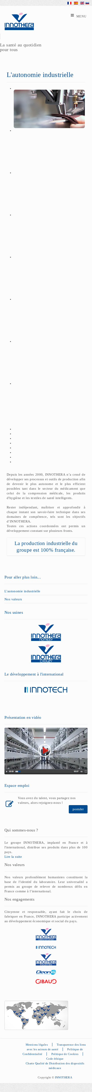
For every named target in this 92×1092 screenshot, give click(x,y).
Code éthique (55, 1058)
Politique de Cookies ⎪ (69, 1054)
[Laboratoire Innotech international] (46, 689)
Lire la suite (13, 856)
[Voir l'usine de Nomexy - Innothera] (46, 632)
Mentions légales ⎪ (40, 1044)
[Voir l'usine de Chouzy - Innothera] (46, 653)
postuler (78, 809)
